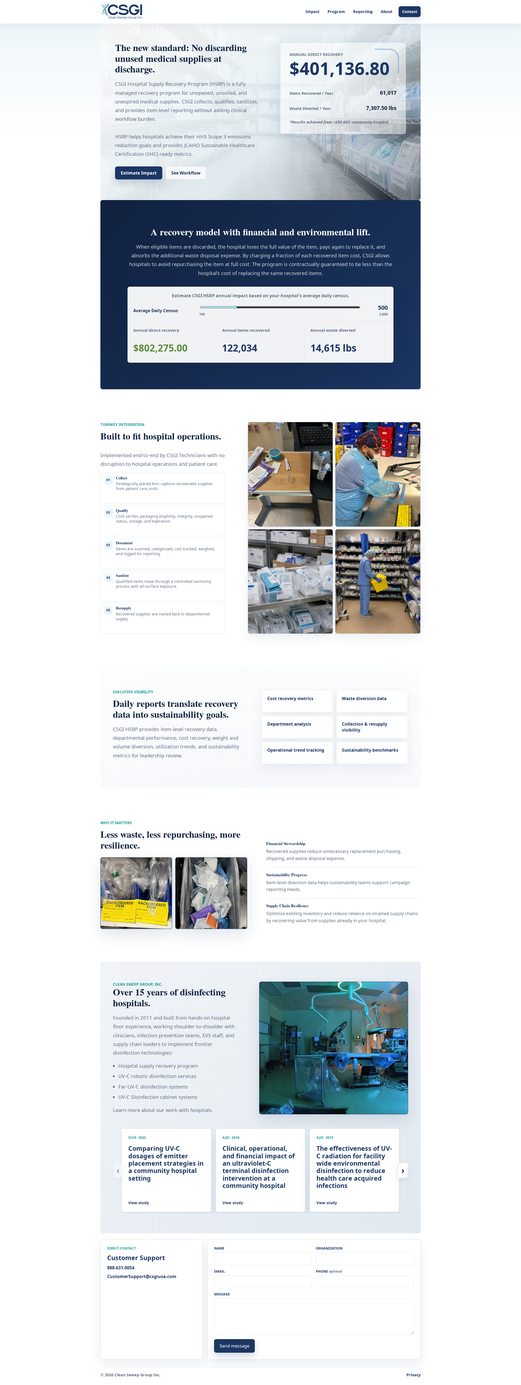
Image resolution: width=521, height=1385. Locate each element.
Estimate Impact (139, 173)
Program (336, 11)
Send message (234, 1346)
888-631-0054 (120, 1268)
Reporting (363, 11)
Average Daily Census (155, 310)
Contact (409, 11)
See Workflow (186, 173)
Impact (312, 11)
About (386, 11)
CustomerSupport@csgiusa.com (141, 1276)
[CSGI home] (123, 11)
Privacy (413, 1374)
